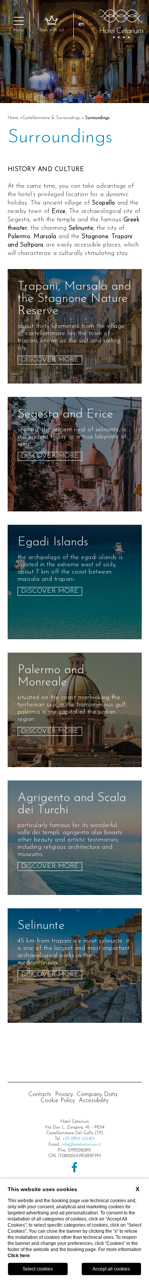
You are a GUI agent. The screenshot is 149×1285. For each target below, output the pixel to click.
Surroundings (97, 118)
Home (13, 118)
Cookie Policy (57, 1101)
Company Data (97, 1095)
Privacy (64, 1095)
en (81, 24)
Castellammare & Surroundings (51, 118)
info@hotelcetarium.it (81, 1144)
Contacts (39, 1095)
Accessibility (94, 1101)
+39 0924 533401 (78, 1139)
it (79, 18)
